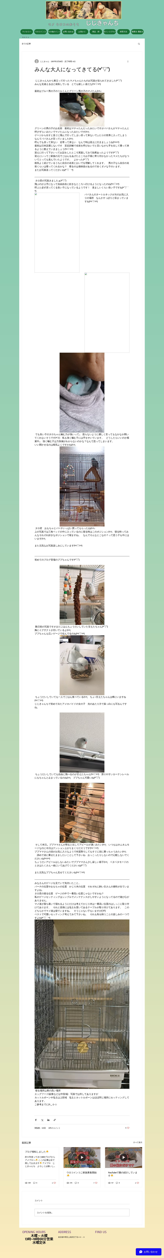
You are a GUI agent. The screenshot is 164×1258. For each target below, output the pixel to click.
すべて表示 (137, 1142)
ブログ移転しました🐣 (37, 1151)
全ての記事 (26, 44)
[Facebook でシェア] (36, 1120)
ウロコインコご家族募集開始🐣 (82, 1174)
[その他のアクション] (127, 61)
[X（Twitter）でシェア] (42, 1120)
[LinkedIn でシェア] (48, 1120)
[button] (139, 44)
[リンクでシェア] (54, 1120)
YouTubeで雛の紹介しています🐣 (122, 1174)
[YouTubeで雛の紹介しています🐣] (123, 1157)
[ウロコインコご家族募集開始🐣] (82, 1157)
